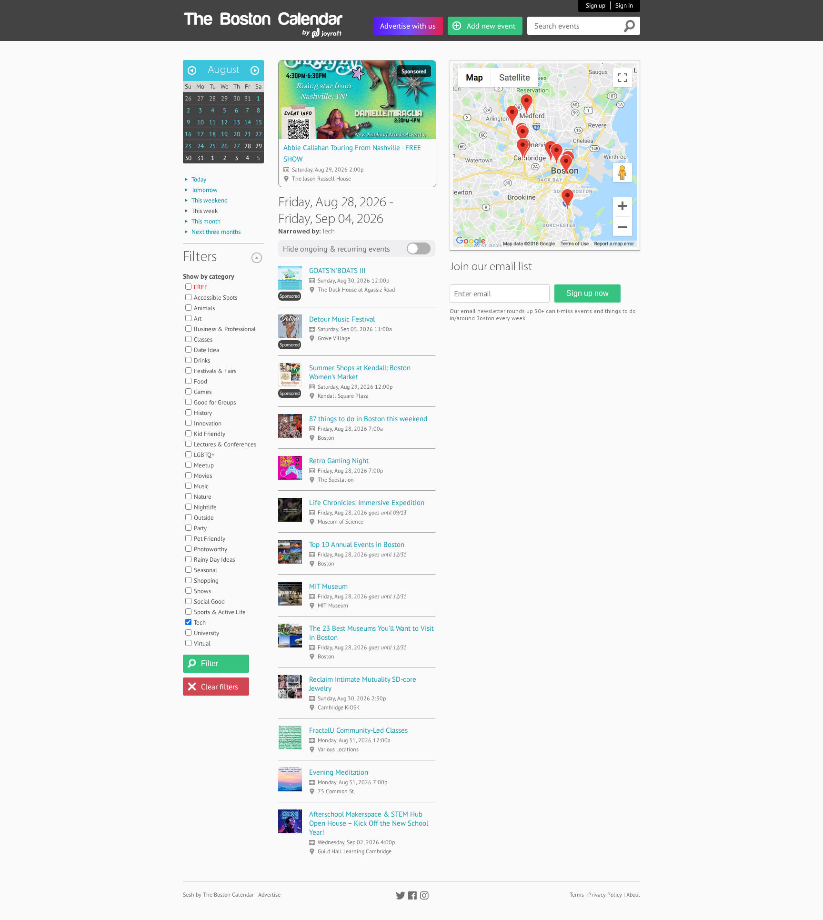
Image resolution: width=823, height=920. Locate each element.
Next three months (216, 232)
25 (212, 146)
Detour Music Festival (342, 319)
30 (236, 98)
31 (247, 98)
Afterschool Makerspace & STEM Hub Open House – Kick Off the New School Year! (368, 823)
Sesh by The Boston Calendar (218, 894)
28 (212, 98)
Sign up (595, 5)
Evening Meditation (338, 772)
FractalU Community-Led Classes (358, 730)
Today (198, 179)
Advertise (269, 894)
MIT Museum (328, 586)
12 (224, 122)
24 (200, 146)
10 (200, 122)
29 (224, 98)
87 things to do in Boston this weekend (368, 418)
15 (258, 122)
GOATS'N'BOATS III (337, 270)
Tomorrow (204, 190)
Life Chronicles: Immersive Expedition (366, 502)
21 (247, 134)
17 (200, 134)
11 (212, 122)
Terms (577, 894)
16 (188, 134)
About (633, 894)
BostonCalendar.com (263, 17)
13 (236, 122)
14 (247, 122)
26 (188, 98)
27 (200, 98)
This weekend (209, 200)
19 (224, 134)
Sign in (624, 5)
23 (188, 146)
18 (212, 134)
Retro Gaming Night (339, 460)
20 (236, 134)
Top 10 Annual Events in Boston (356, 544)
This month (206, 221)
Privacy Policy (605, 894)
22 (258, 134)
